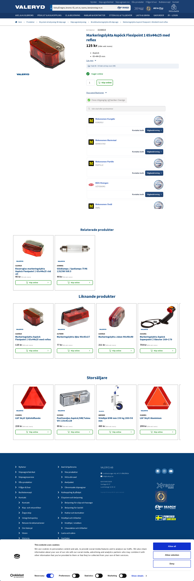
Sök (126, 19)
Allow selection (172, 555)
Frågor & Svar (151, 2)
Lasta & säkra (143, 15)
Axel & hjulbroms (24, 15)
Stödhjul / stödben (73, 523)
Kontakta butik (138, 130)
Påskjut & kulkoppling (49, 15)
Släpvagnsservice (122, 2)
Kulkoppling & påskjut (71, 492)
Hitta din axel (71, 477)
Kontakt (175, 2)
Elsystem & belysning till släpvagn (52, 22)
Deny (172, 564)
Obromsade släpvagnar (75, 487)
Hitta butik (174, 11)
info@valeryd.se (108, 476)
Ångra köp (26, 512)
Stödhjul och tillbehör (71, 518)
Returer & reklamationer (33, 523)
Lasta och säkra (68, 533)
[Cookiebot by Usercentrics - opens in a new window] (17, 576)
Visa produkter (71, 472)
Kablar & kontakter (94, 15)
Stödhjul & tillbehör (120, 15)
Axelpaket (69, 482)
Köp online (107, 82)
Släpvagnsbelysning (78, 22)
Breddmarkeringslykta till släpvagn (104, 22)
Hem (20, 22)
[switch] (76, 576)
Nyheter (94, 2)
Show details (137, 576)
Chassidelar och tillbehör (76, 528)
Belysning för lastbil (74, 507)
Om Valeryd (27, 528)
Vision (24, 533)
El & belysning (72, 15)
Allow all (172, 546)
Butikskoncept (164, 2)
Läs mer (89, 60)
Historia (25, 538)
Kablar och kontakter (74, 512)
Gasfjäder (159, 15)
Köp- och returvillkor (31, 507)
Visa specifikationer (95, 92)
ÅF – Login (173, 15)
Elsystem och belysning (72, 497)
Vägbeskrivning (154, 130)
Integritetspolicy (30, 518)
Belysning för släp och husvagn (79, 502)
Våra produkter (138, 2)
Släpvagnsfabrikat (106, 2)
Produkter (31, 22)
